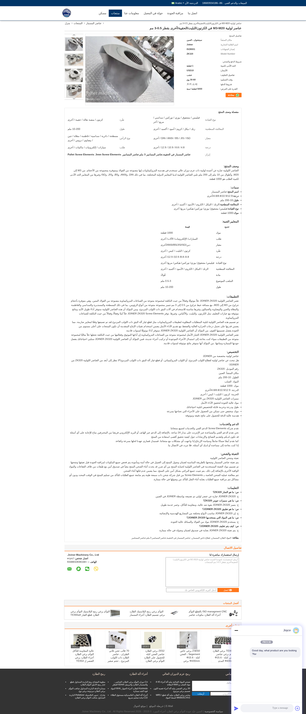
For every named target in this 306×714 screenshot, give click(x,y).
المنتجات (78, 23)
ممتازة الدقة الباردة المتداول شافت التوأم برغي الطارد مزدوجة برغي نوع (87, 689)
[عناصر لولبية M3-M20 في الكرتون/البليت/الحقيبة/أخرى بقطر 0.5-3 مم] (73, 44)
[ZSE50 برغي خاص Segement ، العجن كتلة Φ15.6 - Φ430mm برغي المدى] (188, 640)
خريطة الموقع (156, 706)
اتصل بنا (192, 13)
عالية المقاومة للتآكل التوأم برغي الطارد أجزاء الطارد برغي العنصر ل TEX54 (83, 655)
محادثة (231, 95)
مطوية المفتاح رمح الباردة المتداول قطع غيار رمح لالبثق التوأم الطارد (87, 683)
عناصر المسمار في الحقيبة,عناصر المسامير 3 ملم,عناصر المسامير (161, 538)
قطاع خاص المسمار (201, 538)
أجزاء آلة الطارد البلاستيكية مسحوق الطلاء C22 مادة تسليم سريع (129, 696)
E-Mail (169, 706)
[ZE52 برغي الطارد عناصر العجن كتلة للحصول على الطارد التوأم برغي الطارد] (153, 640)
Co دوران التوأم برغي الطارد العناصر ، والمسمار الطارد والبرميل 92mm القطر (130, 683)
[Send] (236, 708)
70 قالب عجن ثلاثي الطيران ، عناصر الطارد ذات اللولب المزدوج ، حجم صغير (118, 655)
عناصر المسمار (93, 23)
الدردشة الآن (191, 3)
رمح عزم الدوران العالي (176, 673)
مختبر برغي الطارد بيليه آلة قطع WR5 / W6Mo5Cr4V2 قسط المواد (173, 696)
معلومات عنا (131, 13)
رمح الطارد (98, 673)
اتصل (226, 590)
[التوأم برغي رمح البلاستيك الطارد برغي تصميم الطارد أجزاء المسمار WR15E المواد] (174, 613)
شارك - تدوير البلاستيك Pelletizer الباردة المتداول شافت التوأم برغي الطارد (87, 696)
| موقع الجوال (140, 706)
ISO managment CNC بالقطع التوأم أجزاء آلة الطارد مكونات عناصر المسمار (208, 615)
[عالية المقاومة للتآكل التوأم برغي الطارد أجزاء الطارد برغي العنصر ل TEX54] (82, 640)
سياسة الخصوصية (214, 711)
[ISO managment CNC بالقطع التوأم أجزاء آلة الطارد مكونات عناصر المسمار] (233, 613)
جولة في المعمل (153, 13)
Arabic (178, 3)
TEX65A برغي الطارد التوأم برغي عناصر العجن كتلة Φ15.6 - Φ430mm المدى (224, 655)
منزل (67, 23)
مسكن (102, 13)
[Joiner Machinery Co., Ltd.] (76, 13)
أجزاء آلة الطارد (138, 673)
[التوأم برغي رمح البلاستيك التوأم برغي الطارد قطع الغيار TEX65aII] (115, 613)
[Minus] (236, 630)
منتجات (115, 13)
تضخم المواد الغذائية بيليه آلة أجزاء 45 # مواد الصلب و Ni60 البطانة (173, 683)
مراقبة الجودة (175, 13)
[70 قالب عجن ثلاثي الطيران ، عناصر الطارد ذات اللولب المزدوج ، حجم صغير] (117, 640)
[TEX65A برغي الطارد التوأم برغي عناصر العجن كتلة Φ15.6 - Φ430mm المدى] (223, 640)
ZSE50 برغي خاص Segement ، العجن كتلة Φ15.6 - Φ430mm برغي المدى (190, 657)
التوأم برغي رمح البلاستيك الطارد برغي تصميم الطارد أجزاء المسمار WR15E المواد (147, 615)
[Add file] (297, 708)
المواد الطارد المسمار (221, 538)
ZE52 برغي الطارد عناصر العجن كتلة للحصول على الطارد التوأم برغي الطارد (154, 655)
